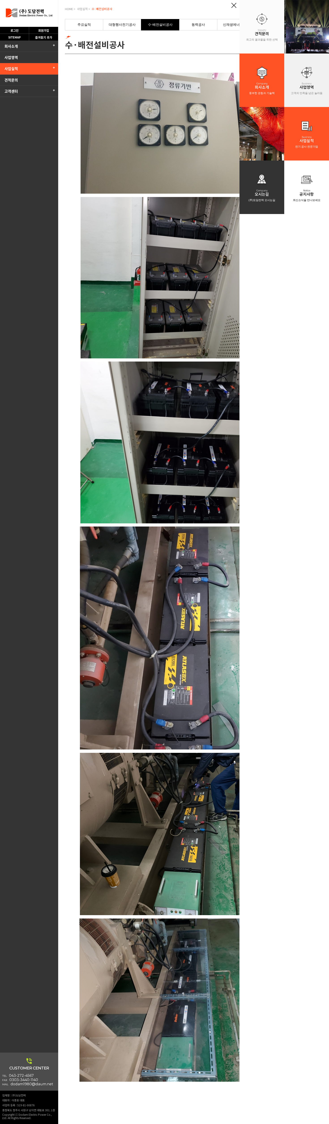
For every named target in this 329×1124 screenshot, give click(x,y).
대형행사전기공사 (122, 24)
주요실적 (84, 24)
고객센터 (11, 91)
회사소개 (11, 46)
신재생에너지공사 (236, 24)
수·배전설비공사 (160, 24)
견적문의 (11, 80)
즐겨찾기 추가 (43, 37)
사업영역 (11, 57)
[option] (84, 24)
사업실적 (11, 68)
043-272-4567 (21, 1075)
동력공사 (198, 24)
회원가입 (43, 30)
